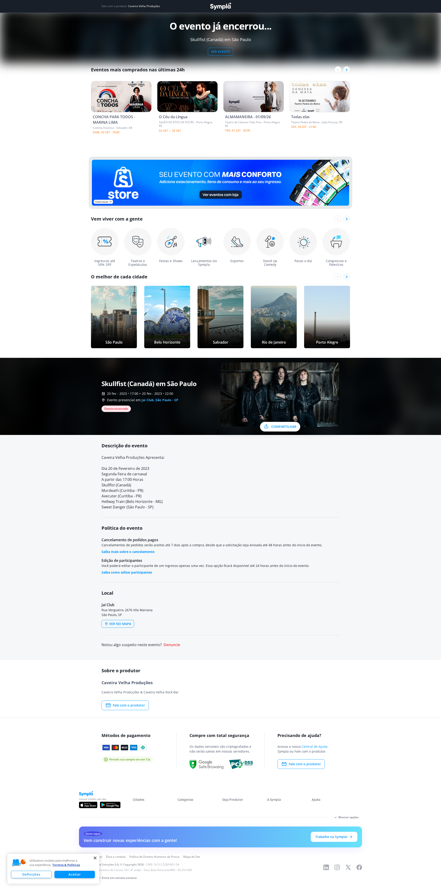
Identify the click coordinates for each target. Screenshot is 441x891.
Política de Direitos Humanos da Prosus (154, 857)
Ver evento (220, 51)
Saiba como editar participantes (127, 572)
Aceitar (74, 874)
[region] (53, 869)
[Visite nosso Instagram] (337, 867)
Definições (31, 874)
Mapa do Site (191, 857)
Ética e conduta (116, 857)
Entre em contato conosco (119, 878)
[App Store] (88, 805)
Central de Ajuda (315, 746)
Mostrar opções (348, 817)
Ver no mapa (120, 624)
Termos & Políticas (66, 865)
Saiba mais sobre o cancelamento (128, 551)
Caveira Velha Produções (144, 6)
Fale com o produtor (129, 705)
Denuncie (172, 645)
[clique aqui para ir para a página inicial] (220, 6)
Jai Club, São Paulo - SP (159, 400)
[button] (19, 862)
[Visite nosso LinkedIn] (326, 867)
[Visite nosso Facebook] (359, 867)
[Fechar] (95, 858)
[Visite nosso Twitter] (348, 867)
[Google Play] (110, 805)
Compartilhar (283, 426)
